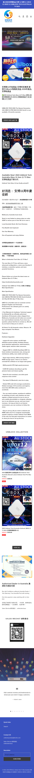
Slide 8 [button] (23, 711)
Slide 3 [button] (14, 711)
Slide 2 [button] (12, 711)
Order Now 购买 (9, 423)
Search (6, 726)
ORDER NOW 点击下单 (17, 40)
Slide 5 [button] (18, 711)
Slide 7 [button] (21, 711)
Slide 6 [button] (20, 711)
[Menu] (31, 16)
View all (17, 547)
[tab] (11, 711)
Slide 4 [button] (16, 711)
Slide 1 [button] (11, 711)
